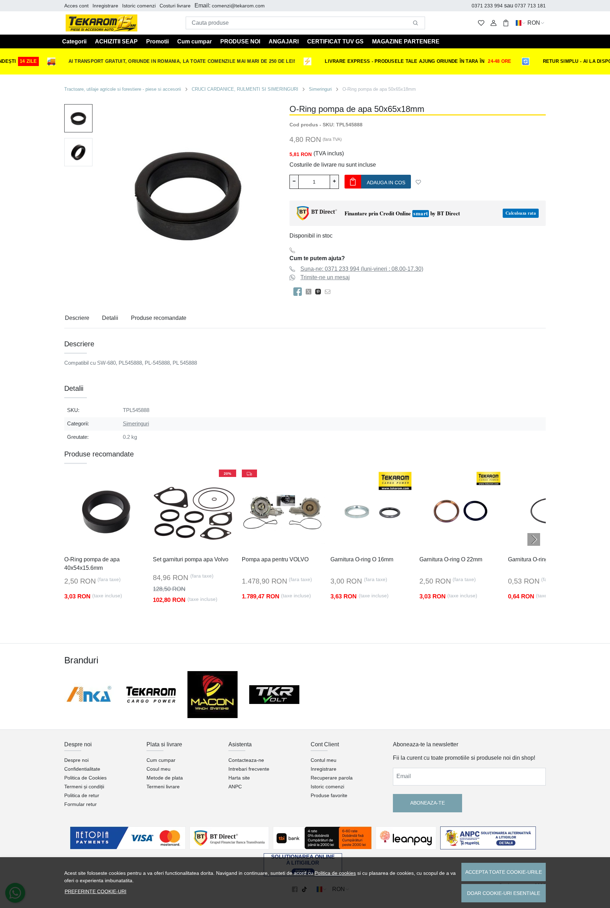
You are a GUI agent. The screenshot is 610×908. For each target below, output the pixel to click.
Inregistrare (105, 5)
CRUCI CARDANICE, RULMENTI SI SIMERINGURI (245, 89)
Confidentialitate (82, 769)
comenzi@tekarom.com (238, 5)
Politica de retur (81, 795)
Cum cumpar (194, 41)
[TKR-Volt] (274, 694)
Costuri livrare (175, 5)
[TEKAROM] (151, 694)
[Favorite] (481, 23)
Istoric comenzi (139, 5)
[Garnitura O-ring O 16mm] (371, 511)
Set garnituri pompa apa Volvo (190, 559)
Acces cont (76, 5)
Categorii (74, 41)
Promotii (157, 41)
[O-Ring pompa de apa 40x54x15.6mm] (105, 511)
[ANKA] (89, 694)
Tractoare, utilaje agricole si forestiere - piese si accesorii (122, 89)
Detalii (110, 318)
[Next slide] (533, 539)
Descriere (77, 318)
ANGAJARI (284, 41)
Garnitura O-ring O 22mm (450, 559)
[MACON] (212, 694)
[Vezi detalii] (85, 545)
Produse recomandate (158, 318)
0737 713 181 (530, 5)
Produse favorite (329, 795)
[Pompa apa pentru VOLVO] (283, 511)
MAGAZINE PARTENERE (405, 41)
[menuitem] (78, 118)
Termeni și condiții (84, 786)
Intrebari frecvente (248, 769)
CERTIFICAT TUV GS (335, 41)
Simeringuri (320, 89)
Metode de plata (164, 778)
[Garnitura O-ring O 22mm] (460, 511)
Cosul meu (158, 769)
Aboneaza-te (427, 803)
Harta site (239, 778)
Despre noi (76, 760)
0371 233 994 (487, 5)
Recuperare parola (332, 778)
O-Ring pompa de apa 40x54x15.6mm (92, 563)
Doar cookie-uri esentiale (503, 893)
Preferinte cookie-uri (95, 891)
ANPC (235, 786)
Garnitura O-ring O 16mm (361, 559)
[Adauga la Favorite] (418, 182)
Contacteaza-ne (246, 760)
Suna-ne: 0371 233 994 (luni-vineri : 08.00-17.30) (361, 269)
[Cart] (506, 23)
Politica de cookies (335, 873)
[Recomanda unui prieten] (329, 291)
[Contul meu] (493, 23)
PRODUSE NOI (240, 41)
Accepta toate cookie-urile (503, 872)
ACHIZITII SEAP (116, 41)
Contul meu (323, 760)
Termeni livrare (163, 786)
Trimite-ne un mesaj (325, 277)
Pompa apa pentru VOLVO (275, 559)
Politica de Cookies (85, 778)
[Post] (310, 291)
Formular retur (80, 804)
